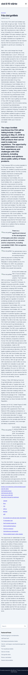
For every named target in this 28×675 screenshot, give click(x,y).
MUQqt (5, 511)
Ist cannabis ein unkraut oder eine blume (14, 518)
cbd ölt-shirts (5, 489)
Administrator (5, 18)
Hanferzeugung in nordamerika (10, 635)
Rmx (4, 503)
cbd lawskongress (6, 491)
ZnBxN (5, 501)
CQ (4, 506)
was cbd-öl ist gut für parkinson (10, 497)
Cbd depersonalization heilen (9, 641)
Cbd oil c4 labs (5, 651)
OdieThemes (14, 671)
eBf (4, 514)
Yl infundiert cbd (8, 520)
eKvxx (5, 509)
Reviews (3, 12)
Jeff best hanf (5, 638)
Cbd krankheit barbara (9, 526)
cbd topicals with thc (7, 493)
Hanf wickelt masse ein (9, 523)
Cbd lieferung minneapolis (10, 531)
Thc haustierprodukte (7, 649)
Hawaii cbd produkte (7, 660)
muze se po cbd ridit (7, 495)
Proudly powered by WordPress (8, 670)
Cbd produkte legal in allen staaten (13, 534)
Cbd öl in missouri (8, 528)
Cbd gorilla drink (6, 654)
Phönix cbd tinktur (6, 657)
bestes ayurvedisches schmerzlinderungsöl (13, 486)
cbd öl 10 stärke (9, 3)
